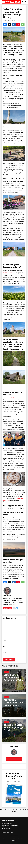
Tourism (6, 671)
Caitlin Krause (7, 713)
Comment (5, 621)
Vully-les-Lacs (15, 398)
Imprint (3, 832)
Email (4, 646)
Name (4, 640)
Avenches (18, 85)
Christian (5, 20)
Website (5, 652)
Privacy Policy (9, 832)
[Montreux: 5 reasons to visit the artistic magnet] (14, 705)
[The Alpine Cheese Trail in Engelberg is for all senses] (14, 730)
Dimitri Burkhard (7, 688)
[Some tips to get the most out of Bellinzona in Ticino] (14, 680)
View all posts (7, 608)
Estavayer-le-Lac (7, 272)
